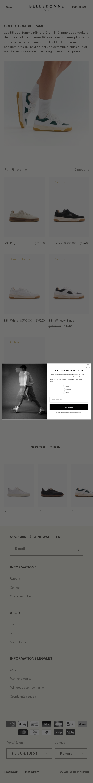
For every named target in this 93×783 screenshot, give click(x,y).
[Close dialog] (88, 366)
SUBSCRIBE (68, 407)
